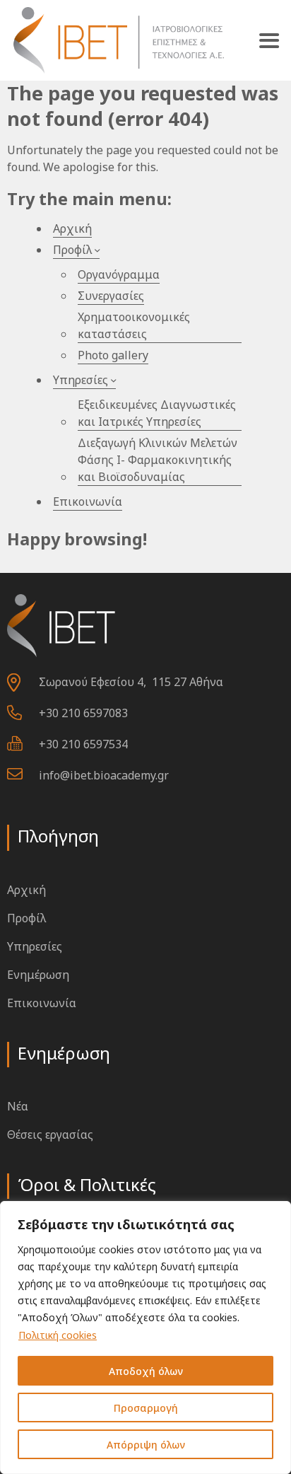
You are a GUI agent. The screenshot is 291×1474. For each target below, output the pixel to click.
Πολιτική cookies (57, 1335)
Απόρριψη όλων (146, 1444)
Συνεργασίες (111, 295)
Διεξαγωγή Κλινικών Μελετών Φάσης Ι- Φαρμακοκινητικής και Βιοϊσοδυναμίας (157, 459)
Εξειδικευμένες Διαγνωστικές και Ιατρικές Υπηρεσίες (157, 413)
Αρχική (72, 228)
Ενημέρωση (38, 974)
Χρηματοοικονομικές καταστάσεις (134, 325)
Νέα (17, 1106)
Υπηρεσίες (80, 380)
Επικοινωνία (87, 501)
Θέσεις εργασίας (50, 1134)
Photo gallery (113, 355)
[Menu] (269, 41)
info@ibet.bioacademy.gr (104, 775)
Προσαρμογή (146, 1408)
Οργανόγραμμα (119, 274)
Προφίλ (72, 249)
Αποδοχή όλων (146, 1371)
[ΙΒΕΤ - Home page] (117, 40)
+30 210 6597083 (83, 713)
